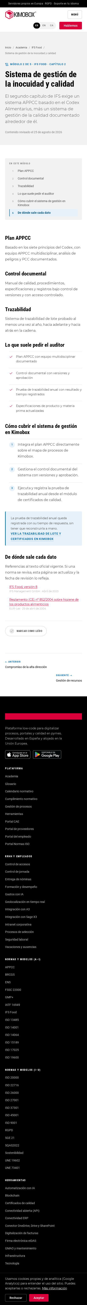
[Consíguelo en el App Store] (17, 754)
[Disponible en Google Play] (47, 754)
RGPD (9, 1130)
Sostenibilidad (14, 1152)
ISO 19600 (12, 1057)
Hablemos (70, 25)
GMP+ (9, 997)
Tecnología (12, 1263)
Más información (54, 1288)
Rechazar (16, 1298)
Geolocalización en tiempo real (25, 902)
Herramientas (14, 814)
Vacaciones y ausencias (20, 947)
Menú (74, 14)
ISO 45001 (12, 1115)
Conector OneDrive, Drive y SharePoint (30, 1225)
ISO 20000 (12, 1077)
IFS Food (37, 47)
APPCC (10, 967)
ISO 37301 (12, 1107)
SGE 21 (10, 1137)
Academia (21, 47)
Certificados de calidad (20, 1203)
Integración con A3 (17, 909)
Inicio (8, 47)
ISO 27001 (12, 1100)
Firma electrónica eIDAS (20, 1240)
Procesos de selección (19, 932)
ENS (8, 982)
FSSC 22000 (13, 989)
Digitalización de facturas (21, 1233)
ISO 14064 (12, 1035)
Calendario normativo (19, 791)
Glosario (10, 784)
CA (51, 25)
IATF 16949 (12, 1004)
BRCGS (10, 974)
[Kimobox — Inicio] (20, 14)
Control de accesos (17, 864)
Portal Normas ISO (17, 844)
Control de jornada (17, 871)
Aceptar (39, 1298)
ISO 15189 (12, 1042)
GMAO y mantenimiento (20, 1248)
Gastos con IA (14, 894)
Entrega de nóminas (18, 879)
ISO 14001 (12, 1027)
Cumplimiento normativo (21, 799)
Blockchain (12, 1195)
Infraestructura (15, 1255)
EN (44, 25)
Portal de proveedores (19, 829)
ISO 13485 (12, 1020)
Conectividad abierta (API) (22, 1210)
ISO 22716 (12, 1085)
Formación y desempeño (21, 887)
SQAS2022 (12, 1145)
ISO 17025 (12, 1050)
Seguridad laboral (16, 939)
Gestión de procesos (18, 806)
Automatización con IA (20, 1188)
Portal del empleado (18, 836)
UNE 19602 (12, 1160)
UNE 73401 (12, 1167)
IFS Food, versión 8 (23, 587)
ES (36, 25)
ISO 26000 (12, 1092)
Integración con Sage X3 (21, 917)
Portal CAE (12, 821)
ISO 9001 (11, 1122)
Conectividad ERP (16, 1218)
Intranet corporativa (18, 924)
